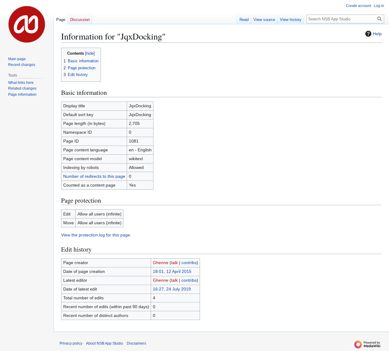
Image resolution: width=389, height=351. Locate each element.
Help (377, 33)
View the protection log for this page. (96, 234)
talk (174, 262)
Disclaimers (136, 343)
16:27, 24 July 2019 (172, 289)
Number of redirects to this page (94, 176)
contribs (189, 262)
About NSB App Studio (104, 343)
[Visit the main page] (26, 24)
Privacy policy (71, 343)
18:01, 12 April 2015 (172, 271)
